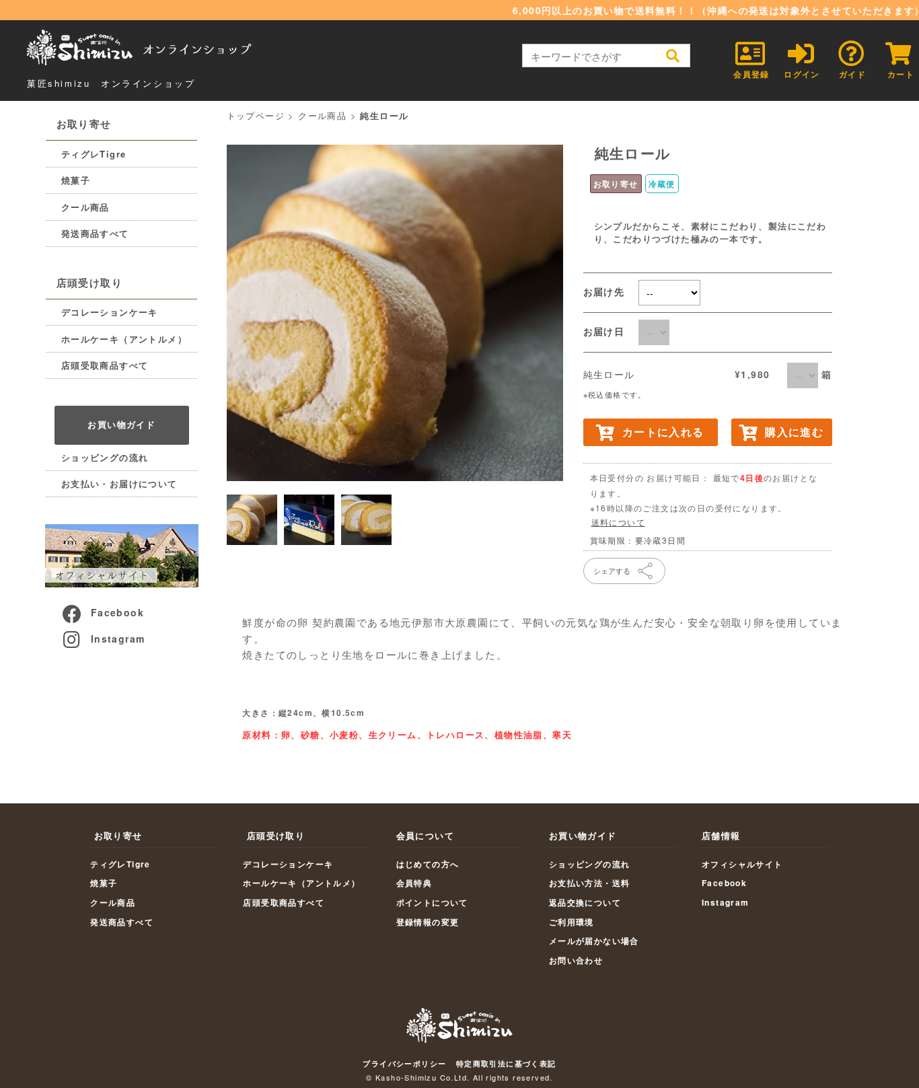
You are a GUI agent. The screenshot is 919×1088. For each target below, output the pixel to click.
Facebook (117, 612)
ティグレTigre (93, 153)
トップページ (256, 115)
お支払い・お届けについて (119, 483)
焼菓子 (75, 180)
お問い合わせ (576, 960)
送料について (618, 522)
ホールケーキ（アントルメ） (124, 338)
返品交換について (585, 902)
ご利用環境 (571, 922)
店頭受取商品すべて (105, 365)
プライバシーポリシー (404, 1063)
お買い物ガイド (121, 424)
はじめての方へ (427, 864)
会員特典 (414, 883)
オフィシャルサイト (742, 864)
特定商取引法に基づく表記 (506, 1063)
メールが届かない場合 (594, 941)
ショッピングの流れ (105, 457)
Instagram (118, 638)
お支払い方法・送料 (589, 883)
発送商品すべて (95, 233)
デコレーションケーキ (109, 311)
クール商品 (85, 207)
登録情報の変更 (427, 922)
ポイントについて (432, 902)
